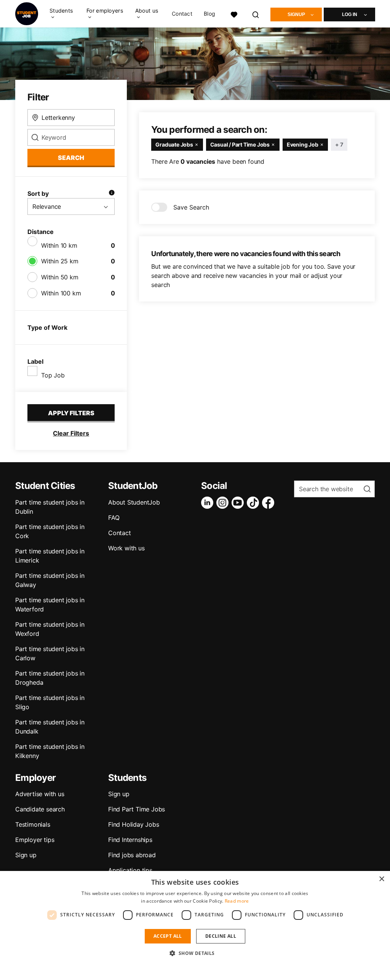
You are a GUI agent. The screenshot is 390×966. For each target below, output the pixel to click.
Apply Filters (71, 413)
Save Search (191, 207)
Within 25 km (59, 261)
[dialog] (195, 918)
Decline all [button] (220, 936)
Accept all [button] (167, 936)
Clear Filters (71, 433)
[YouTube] (239, 503)
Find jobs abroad (132, 855)
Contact (182, 14)
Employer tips (34, 839)
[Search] (256, 13)
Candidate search (40, 809)
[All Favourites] (234, 13)
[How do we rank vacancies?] (112, 193)
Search (71, 157)
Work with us (126, 548)
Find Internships (130, 839)
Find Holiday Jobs (133, 824)
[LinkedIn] (208, 503)
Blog (209, 14)
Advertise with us (39, 794)
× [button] (381, 879)
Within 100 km (61, 293)
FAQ (113, 517)
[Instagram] (224, 503)
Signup (296, 14)
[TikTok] (254, 503)
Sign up (26, 855)
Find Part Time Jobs (136, 809)
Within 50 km (59, 277)
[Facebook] (269, 503)
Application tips (130, 870)
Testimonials (32, 824)
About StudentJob (134, 502)
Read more (237, 901)
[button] (194, 953)
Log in (349, 14)
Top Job (53, 375)
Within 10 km (59, 245)
